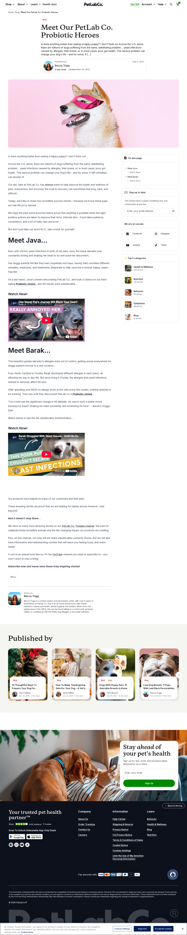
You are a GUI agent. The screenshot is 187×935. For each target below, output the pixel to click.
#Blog (13, 577)
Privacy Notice (120, 829)
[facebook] (11, 845)
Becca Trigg (62, 65)
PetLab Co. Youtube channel (78, 526)
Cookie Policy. (27, 932)
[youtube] (22, 845)
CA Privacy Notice (122, 834)
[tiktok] (27, 845)
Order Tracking (86, 824)
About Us (83, 819)
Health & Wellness (156, 824)
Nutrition (151, 834)
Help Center (119, 819)
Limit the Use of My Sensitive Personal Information (128, 857)
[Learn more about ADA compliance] (172, 874)
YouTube (57, 554)
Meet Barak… (133, 177)
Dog (110, 680)
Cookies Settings (122, 850)
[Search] (171, 4)
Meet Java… (133, 168)
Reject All (142, 928)
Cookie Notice (120, 845)
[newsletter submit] (173, 211)
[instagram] (16, 845)
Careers (82, 834)
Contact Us (84, 829)
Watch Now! (135, 172)
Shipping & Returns (123, 824)
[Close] (183, 929)
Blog (17, 12)
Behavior (152, 819)
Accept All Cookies (163, 928)
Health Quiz (50, 4)
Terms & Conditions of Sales (128, 840)
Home (10, 12)
